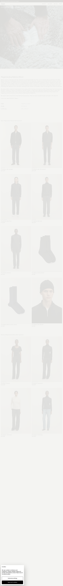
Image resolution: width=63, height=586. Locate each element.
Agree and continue (12, 582)
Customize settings (12, 578)
